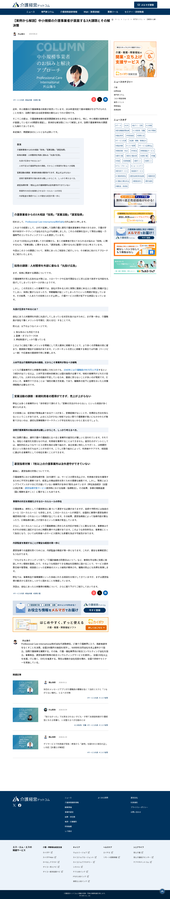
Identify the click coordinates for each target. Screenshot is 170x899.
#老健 (118, 161)
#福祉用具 (119, 135)
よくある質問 (103, 797)
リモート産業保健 (110, 857)
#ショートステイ (137, 166)
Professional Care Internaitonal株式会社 (44, 221)
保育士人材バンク (80, 881)
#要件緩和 (148, 181)
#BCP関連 (152, 130)
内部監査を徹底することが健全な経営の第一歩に (39, 196)
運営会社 (134, 797)
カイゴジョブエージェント (83, 857)
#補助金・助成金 (122, 186)
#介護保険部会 (121, 176)
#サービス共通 (18, 100)
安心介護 (136, 852)
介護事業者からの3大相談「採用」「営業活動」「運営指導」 (41, 149)
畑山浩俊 (52, 682)
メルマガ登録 (147, 4)
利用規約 (134, 802)
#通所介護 (119, 156)
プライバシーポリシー (139, 807)
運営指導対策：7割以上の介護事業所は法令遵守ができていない (43, 185)
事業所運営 (69, 812)
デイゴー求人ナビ (50, 867)
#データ (118, 125)
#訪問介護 (37, 100)
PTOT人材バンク (79, 876)
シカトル (76, 867)
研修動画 (68, 826)
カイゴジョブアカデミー (82, 862)
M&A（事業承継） (92, 11)
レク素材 (68, 831)
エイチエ (106, 852)
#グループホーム (122, 166)
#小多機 (149, 125)
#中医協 (134, 151)
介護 (115, 87)
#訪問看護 (126, 161)
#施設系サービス (137, 171)
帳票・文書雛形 (71, 821)
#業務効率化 (137, 181)
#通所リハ (137, 161)
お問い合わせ (136, 812)
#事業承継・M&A (122, 151)
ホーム (117, 19)
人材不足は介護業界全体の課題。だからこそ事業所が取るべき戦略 (47, 165)
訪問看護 (117, 91)
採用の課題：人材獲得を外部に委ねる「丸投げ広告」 (39, 155)
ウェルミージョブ (80, 852)
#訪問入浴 (140, 135)
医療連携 (117, 109)
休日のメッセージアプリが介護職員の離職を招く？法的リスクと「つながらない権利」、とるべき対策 (75, 691)
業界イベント (119, 102)
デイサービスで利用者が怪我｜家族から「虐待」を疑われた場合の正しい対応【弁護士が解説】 (75, 745)
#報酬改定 (151, 176)
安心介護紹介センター (142, 857)
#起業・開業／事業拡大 (137, 140)
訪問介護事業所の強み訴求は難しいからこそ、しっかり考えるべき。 (48, 178)
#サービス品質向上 (145, 145)
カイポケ (46, 852)
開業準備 (68, 807)
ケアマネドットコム (141, 862)
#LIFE (127, 125)
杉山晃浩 (52, 709)
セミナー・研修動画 (134, 11)
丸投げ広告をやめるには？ (30, 160)
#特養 (153, 156)
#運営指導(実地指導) (136, 176)
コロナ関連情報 (120, 98)
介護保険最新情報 (68, 11)
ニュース (30, 11)
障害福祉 (117, 106)
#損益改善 (28, 100)
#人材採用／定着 (80, 725)
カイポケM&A (48, 857)
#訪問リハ (148, 161)
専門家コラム (47, 11)
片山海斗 (21, 34)
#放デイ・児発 (137, 125)
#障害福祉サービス (147, 151)
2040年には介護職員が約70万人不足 (81, 369)
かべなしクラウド (50, 862)
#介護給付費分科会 (122, 181)
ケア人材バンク (79, 871)
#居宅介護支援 (131, 156)
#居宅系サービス (122, 171)
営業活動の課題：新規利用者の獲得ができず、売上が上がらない (44, 172)
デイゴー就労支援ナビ (51, 871)
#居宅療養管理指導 (122, 130)
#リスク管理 (103, 698)
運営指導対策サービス (35, 488)
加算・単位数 (70, 817)
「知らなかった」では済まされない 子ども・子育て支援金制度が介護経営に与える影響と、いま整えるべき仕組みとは (76, 718)
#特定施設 (130, 135)
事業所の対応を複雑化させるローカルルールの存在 (40, 190)
